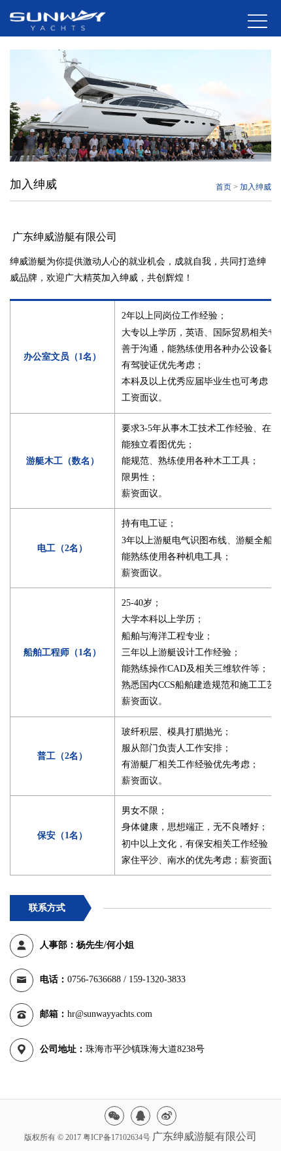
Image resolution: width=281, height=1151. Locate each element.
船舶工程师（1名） (62, 652)
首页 (223, 187)
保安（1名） (62, 835)
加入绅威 (255, 187)
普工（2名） (62, 756)
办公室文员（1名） (62, 357)
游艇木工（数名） (62, 461)
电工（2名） (62, 548)
